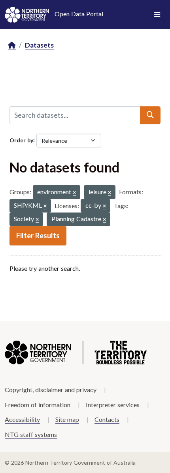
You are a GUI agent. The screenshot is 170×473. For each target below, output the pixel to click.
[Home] (12, 45)
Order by (21, 139)
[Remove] (74, 193)
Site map (67, 419)
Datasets (39, 45)
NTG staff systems (31, 434)
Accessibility (22, 419)
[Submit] (150, 115)
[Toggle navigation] (157, 14)
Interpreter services (113, 404)
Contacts (106, 419)
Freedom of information (37, 404)
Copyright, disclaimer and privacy (50, 389)
